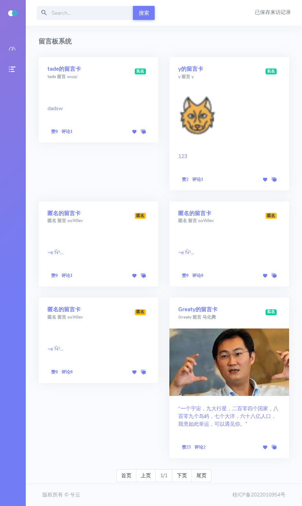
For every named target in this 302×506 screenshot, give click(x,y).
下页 (182, 475)
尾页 (201, 475)
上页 (146, 475)
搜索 (144, 13)
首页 (126, 475)
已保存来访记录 (273, 12)
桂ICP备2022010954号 (258, 494)
